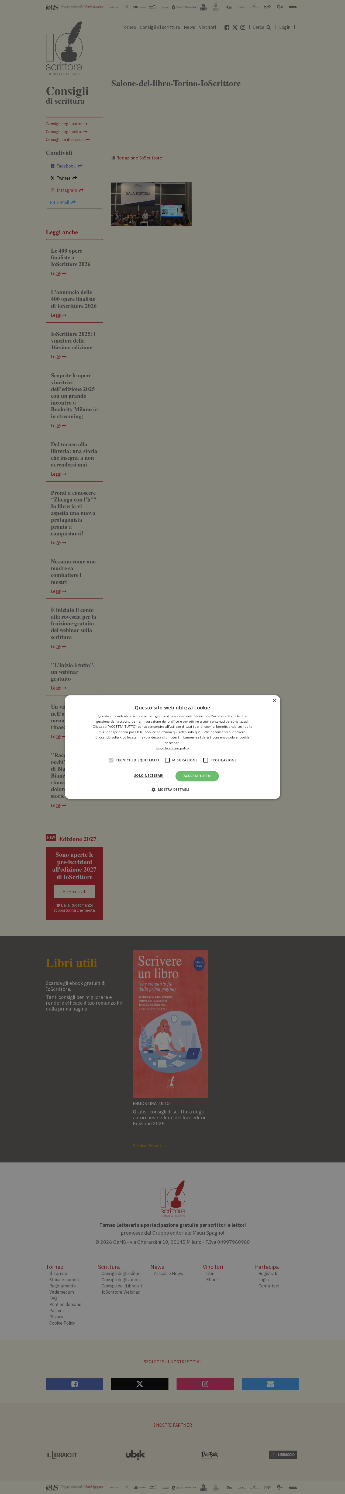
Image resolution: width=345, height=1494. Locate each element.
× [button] (274, 701)
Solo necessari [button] (149, 776)
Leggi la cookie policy (172, 748)
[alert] (172, 747)
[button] (172, 789)
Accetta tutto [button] (197, 776)
